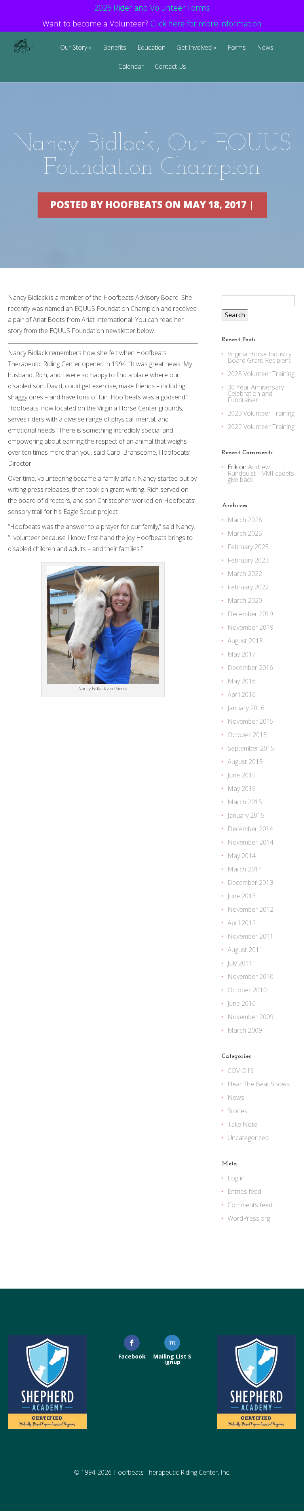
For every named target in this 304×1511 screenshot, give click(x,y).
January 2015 (246, 815)
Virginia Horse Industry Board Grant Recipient (259, 357)
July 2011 (240, 963)
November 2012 (251, 909)
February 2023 (248, 560)
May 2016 (242, 681)
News (265, 48)
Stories (237, 1110)
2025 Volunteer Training (261, 373)
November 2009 (251, 1016)
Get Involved (194, 48)
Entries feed (244, 1191)
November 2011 (251, 936)
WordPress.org (249, 1218)
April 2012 (242, 922)
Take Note (242, 1124)
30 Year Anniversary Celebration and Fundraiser (256, 393)
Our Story (73, 48)
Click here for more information (206, 23)
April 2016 (242, 694)
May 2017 (242, 654)
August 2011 (245, 949)
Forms (237, 48)
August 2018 (245, 640)
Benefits (114, 48)
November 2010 (251, 976)
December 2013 (250, 882)
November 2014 (251, 842)
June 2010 (242, 1003)
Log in (236, 1178)
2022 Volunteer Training (261, 426)
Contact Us (170, 67)
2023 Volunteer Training (261, 413)
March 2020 (245, 600)
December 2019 (250, 614)
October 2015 (247, 734)
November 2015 (251, 721)
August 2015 (245, 761)
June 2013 (242, 896)
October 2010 (247, 990)
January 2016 (246, 708)
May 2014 (242, 855)
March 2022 (245, 573)
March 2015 (245, 802)
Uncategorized (248, 1137)
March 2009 (245, 1030)
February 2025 (248, 546)
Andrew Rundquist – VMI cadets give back (261, 473)
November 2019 (251, 627)
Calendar (131, 67)
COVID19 (241, 1070)
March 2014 (245, 869)
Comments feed (250, 1205)
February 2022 (248, 587)
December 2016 (250, 667)
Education (151, 48)
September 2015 (251, 748)
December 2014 (250, 828)
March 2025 (245, 533)
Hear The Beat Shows (259, 1084)
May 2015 (242, 788)
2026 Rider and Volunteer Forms (152, 7)
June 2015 (242, 775)
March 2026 (245, 520)
